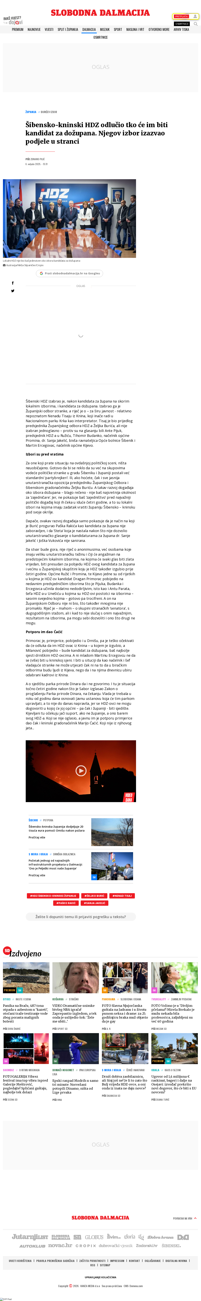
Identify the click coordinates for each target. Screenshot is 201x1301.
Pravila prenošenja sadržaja (55, 1261)
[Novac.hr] (60, 1245)
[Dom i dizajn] (183, 1237)
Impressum (117, 1261)
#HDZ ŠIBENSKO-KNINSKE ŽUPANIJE (53, 895)
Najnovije (34, 29)
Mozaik (105, 29)
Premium (17, 29)
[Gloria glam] (141, 1237)
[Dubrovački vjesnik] (116, 1245)
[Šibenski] (171, 1245)
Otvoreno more (159, 29)
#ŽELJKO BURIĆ (94, 895)
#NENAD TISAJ (122, 895)
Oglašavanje (153, 1261)
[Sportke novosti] (77, 1237)
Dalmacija (89, 29)
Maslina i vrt (135, 29)
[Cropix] (85, 1245)
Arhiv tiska (181, 29)
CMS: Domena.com (133, 1286)
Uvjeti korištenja (20, 1261)
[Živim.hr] (114, 1237)
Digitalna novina (176, 1261)
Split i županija (68, 29)
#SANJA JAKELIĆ (94, 903)
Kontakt (134, 1261)
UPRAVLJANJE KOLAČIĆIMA (100, 1277)
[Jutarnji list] (29, 1237)
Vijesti (49, 29)
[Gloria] (129, 1237)
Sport (118, 29)
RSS (92, 1265)
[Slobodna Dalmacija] (100, 12)
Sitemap (105, 1265)
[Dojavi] (13, 21)
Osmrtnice (100, 37)
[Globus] (94, 1237)
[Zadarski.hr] (147, 1245)
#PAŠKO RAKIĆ (66, 903)
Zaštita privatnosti (92, 1261)
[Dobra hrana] (160, 1237)
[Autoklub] (32, 1245)
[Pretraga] (196, 24)
